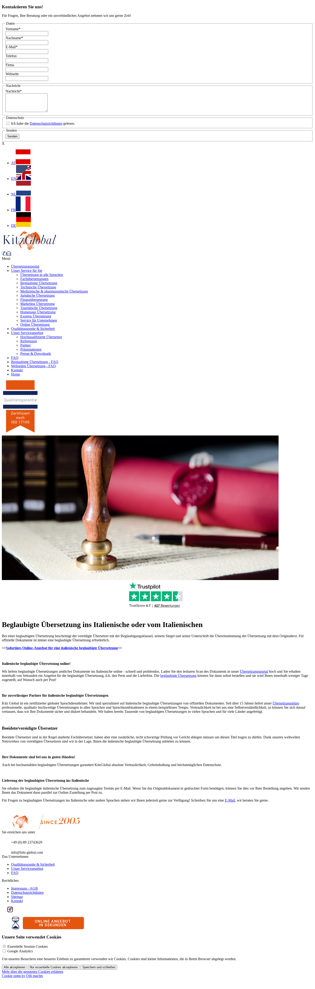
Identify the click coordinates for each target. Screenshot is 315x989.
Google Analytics (20, 951)
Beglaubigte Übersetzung (38, 283)
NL (13, 194)
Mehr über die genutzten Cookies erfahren (32, 972)
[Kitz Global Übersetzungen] (29, 249)
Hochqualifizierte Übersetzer (41, 337)
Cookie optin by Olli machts (22, 976)
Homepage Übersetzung (38, 312)
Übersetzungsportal (25, 266)
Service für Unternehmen (38, 320)
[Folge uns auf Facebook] (4, 911)
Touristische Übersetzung (38, 308)
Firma (10, 65)
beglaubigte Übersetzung (178, 676)
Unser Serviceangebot (27, 333)
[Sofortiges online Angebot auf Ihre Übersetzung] (48, 928)
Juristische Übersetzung (37, 295)
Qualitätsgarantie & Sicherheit (33, 329)
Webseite (12, 74)
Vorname (13, 29)
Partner (25, 345)
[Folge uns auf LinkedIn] (15, 911)
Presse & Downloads (35, 353)
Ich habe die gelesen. (42, 123)
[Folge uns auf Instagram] (10, 911)
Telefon (11, 56)
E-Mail (12, 47)
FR (13, 210)
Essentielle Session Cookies (27, 946)
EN (13, 179)
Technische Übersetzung (38, 287)
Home (15, 374)
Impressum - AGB (24, 888)
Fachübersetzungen (34, 279)
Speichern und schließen (98, 967)
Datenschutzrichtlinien (46, 123)
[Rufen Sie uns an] (4, 254)
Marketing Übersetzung (37, 304)
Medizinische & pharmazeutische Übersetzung (54, 291)
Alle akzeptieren (14, 967)
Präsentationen (31, 349)
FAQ (14, 358)
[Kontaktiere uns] (8, 254)
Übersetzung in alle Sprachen (41, 275)
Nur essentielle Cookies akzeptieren (54, 967)
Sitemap (17, 897)
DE (13, 226)
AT (13, 163)
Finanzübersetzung (34, 300)
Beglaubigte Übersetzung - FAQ (34, 362)
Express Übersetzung (35, 316)
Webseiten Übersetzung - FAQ (33, 366)
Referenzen (28, 341)
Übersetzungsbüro (286, 703)
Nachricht (14, 91)
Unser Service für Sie (26, 270)
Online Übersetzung (35, 324)
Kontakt (17, 370)
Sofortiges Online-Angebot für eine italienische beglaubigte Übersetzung (62, 648)
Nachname (14, 38)
